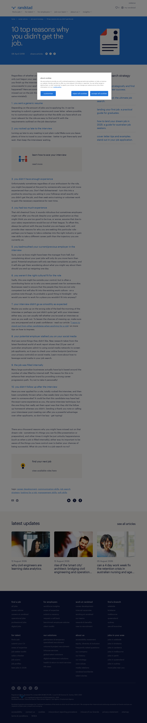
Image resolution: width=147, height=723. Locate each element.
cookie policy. (57, 87)
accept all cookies (99, 93)
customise (48, 93)
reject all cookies (80, 93)
